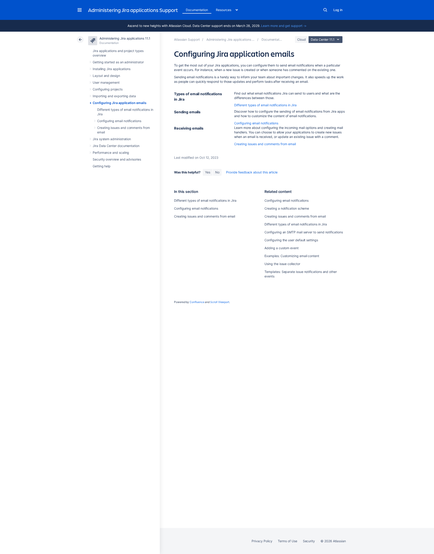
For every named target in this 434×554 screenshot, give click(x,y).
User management (106, 82)
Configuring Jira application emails (119, 103)
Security (309, 541)
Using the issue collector (282, 264)
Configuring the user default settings (291, 240)
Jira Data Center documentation (116, 146)
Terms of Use (287, 541)
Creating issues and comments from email (265, 144)
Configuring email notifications (119, 121)
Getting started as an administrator (118, 62)
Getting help (102, 166)
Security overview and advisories (117, 159)
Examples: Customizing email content (291, 256)
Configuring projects (108, 89)
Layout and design (106, 76)
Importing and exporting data (114, 96)
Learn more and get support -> (284, 26)
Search (325, 10)
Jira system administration (112, 139)
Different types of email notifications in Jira (265, 105)
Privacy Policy (262, 541)
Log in (337, 10)
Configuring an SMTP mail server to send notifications (303, 232)
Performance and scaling (111, 152)
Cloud (301, 39)
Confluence (197, 302)
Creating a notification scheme (286, 208)
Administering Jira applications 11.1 (124, 38)
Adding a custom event (281, 248)
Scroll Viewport (219, 302)
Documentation (197, 10)
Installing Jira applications (111, 69)
